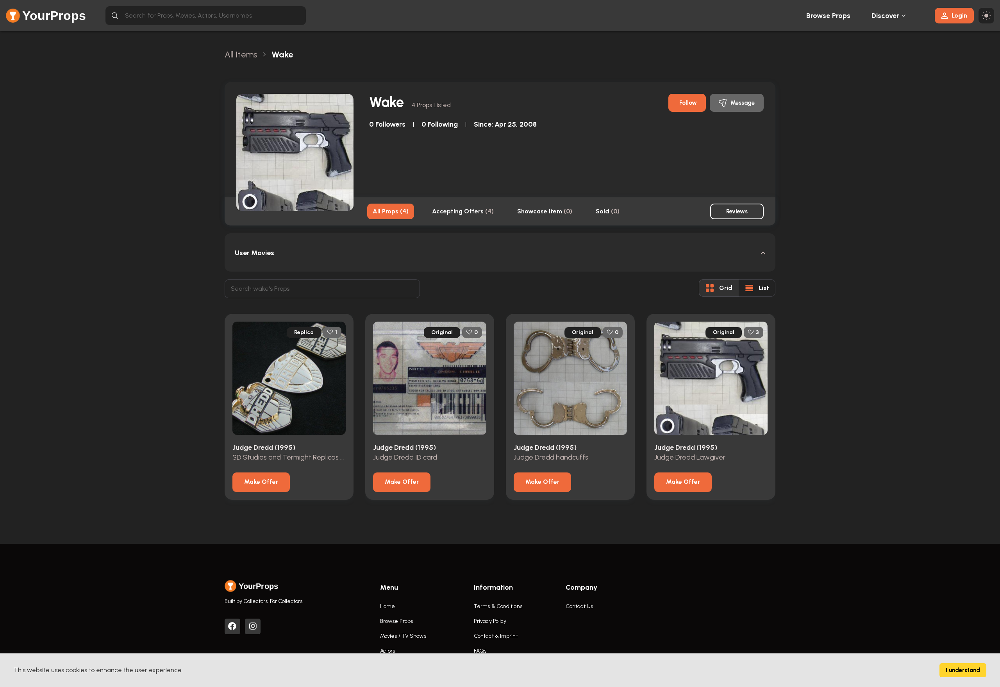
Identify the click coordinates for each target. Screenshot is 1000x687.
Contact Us (579, 606)
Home (387, 606)
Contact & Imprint (496, 636)
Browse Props (828, 15)
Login (959, 15)
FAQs (480, 651)
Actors (387, 651)
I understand (963, 670)
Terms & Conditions (498, 606)
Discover (885, 15)
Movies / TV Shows (403, 636)
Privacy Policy (490, 621)
